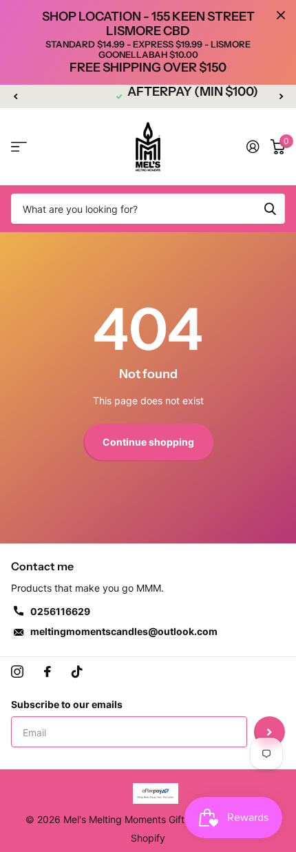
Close (281, 15)
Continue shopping (148, 442)
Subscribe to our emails (67, 704)
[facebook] (47, 671)
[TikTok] (77, 671)
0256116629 (60, 611)
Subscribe (269, 731)
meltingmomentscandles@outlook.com (124, 631)
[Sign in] (253, 146)
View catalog (19, 147)
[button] (15, 96)
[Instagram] (17, 671)
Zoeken (270, 209)
